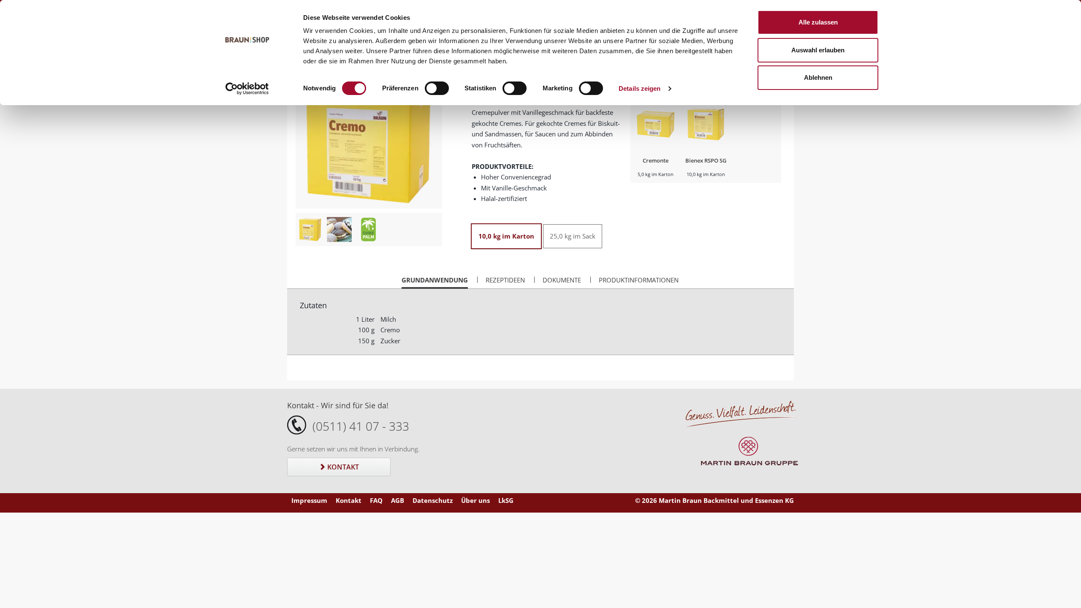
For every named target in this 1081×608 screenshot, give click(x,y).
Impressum (309, 500)
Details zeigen (639, 88)
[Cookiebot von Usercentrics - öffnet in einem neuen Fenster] (247, 88)
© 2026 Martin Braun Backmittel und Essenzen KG (714, 500)
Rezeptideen (505, 280)
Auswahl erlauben (818, 50)
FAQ (376, 500)
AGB (397, 500)
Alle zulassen (818, 22)
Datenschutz (433, 500)
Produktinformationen (639, 280)
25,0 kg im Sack (572, 236)
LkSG (505, 500)
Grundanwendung (435, 282)
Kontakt (342, 467)
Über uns (475, 500)
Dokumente (562, 280)
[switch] (437, 88)
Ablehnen (818, 77)
